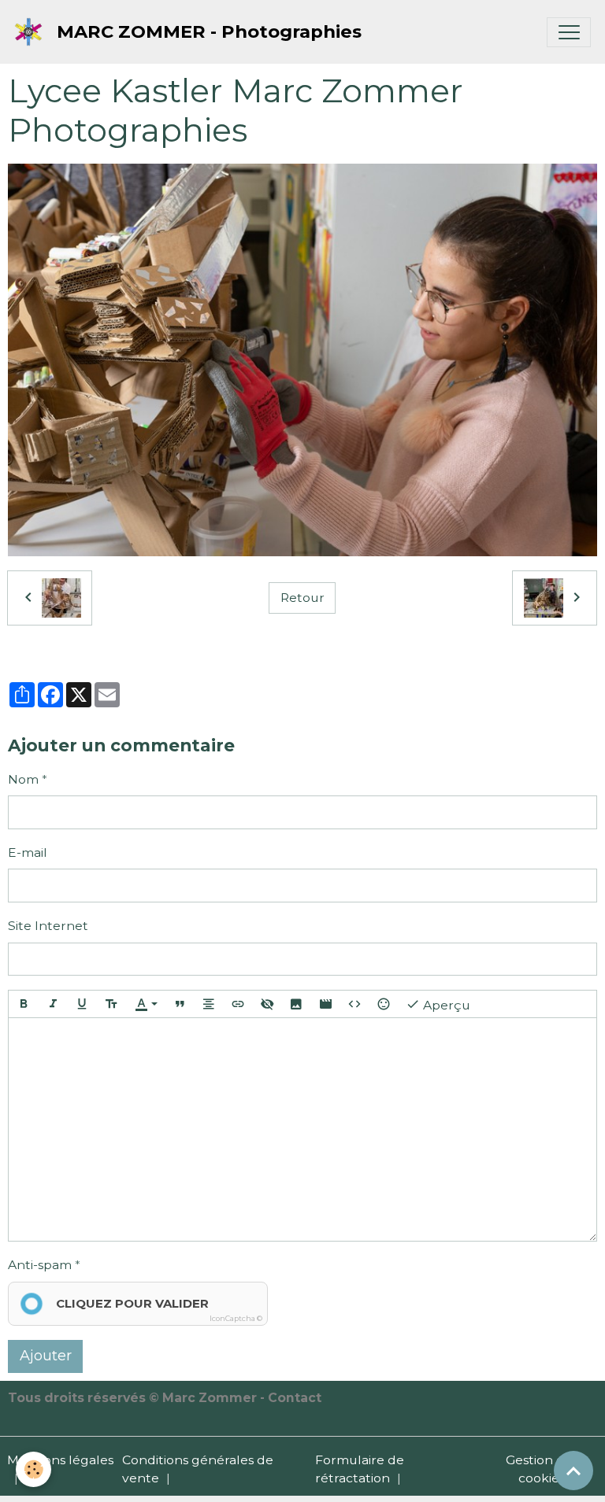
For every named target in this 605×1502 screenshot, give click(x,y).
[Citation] (180, 1004)
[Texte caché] (267, 1004)
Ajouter (46, 1355)
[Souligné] (82, 1004)
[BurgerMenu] (569, 32)
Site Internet (48, 925)
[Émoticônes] (384, 1004)
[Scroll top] (573, 1470)
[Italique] (53, 1004)
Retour (302, 597)
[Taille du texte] (111, 1004)
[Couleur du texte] (145, 1004)
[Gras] (24, 1004)
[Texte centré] (209, 1004)
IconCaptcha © (236, 1318)
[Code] (354, 1004)
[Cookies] (33, 1469)
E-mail (27, 852)
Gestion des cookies (542, 1469)
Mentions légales (60, 1459)
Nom (23, 779)
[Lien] (238, 1004)
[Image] (296, 1004)
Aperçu (445, 1004)
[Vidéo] (325, 1004)
